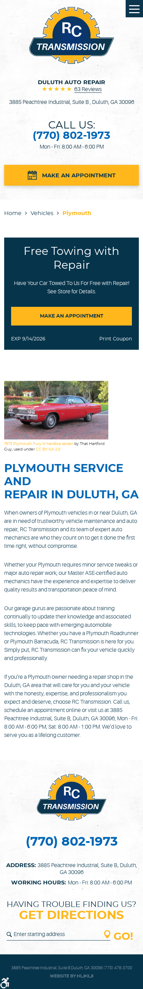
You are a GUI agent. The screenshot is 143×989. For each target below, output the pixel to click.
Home (13, 213)
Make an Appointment (79, 175)
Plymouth (76, 213)
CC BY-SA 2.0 (48, 449)
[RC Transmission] (71, 35)
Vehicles (42, 213)
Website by (71, 976)
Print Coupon (115, 339)
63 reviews (88, 89)
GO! (123, 937)
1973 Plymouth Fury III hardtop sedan (38, 444)
